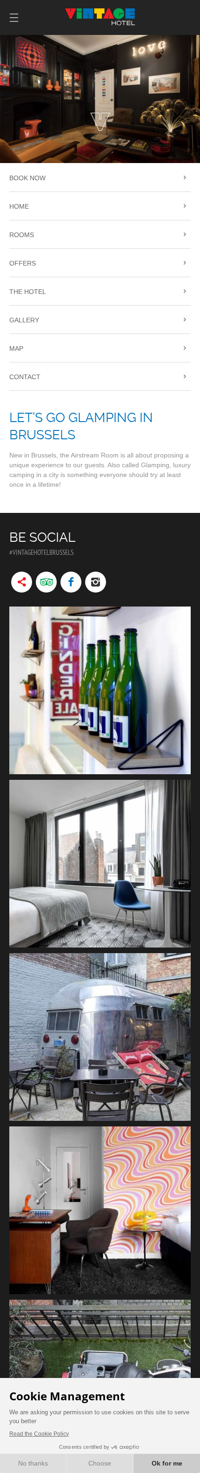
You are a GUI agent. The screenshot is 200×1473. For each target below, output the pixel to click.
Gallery (24, 320)
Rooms (21, 235)
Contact (24, 377)
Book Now (27, 178)
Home (19, 206)
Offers (22, 263)
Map (16, 348)
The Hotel (27, 291)
